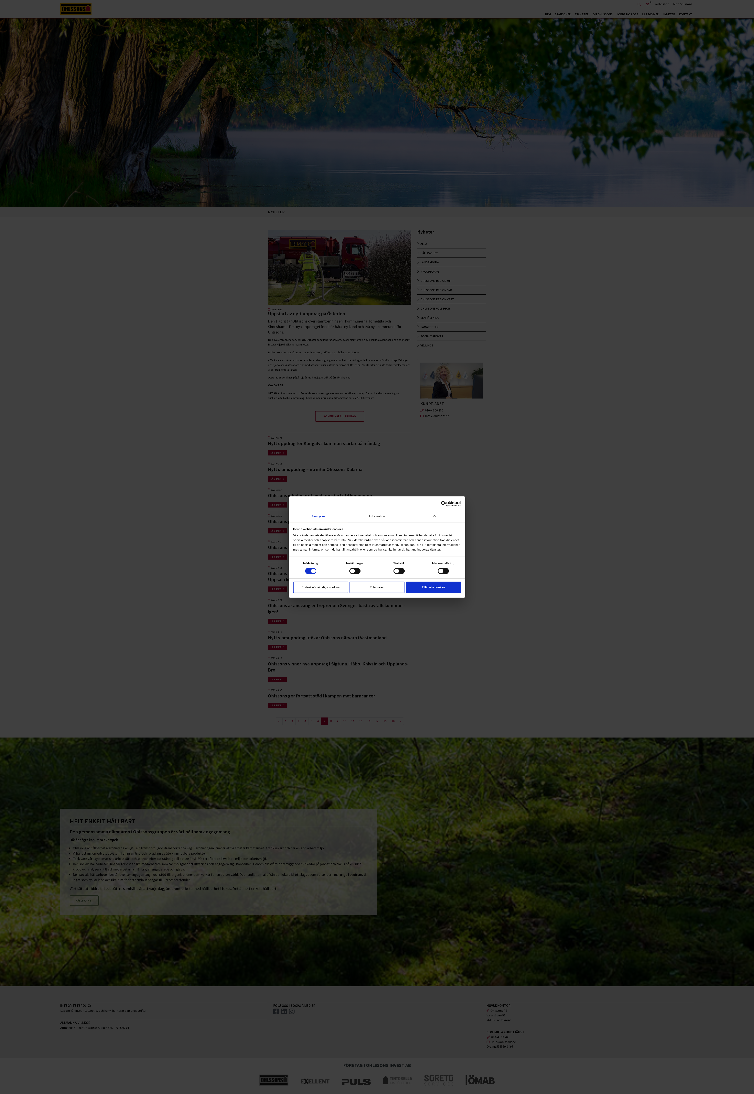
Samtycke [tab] (318, 516)
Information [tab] (377, 516)
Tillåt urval (377, 587)
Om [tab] (435, 516)
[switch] (355, 571)
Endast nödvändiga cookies (320, 587)
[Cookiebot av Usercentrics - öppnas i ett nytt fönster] (444, 504)
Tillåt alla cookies (433, 587)
